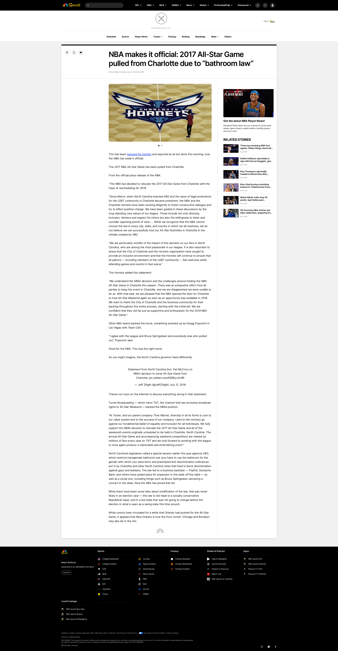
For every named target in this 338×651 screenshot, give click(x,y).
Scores (125, 36)
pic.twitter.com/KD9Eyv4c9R (166, 377)
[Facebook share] (67, 52)
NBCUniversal (75, 637)
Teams (156, 36)
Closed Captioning (82, 633)
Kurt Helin (114, 72)
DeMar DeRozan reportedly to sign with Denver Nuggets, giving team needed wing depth (256, 159)
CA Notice (161, 633)
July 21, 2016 (178, 384)
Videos (227, 36)
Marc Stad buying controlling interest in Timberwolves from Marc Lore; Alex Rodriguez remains (255, 185)
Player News (141, 36)
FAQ (92, 633)
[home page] (72, 5)
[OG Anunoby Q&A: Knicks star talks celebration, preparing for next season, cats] (231, 213)
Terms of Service (173, 633)
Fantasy (172, 36)
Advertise (64, 633)
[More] (257, 5)
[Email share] (80, 52)
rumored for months (139, 154)
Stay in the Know (68, 562)
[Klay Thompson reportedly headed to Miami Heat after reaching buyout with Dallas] (231, 174)
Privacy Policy (132, 633)
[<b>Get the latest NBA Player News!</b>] (248, 103)
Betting (185, 36)
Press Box (112, 633)
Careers (72, 633)
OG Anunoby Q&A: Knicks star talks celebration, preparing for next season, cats (255, 211)
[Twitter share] (74, 52)
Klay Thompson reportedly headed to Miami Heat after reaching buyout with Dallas (254, 172)
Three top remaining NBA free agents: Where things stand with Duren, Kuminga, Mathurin (256, 146)
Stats (213, 36)
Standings (200, 36)
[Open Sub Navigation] (141, 5)
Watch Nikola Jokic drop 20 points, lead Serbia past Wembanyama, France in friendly (256, 198)
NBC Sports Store (101, 633)
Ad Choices (122, 633)
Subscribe (66, 572)
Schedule (111, 36)
